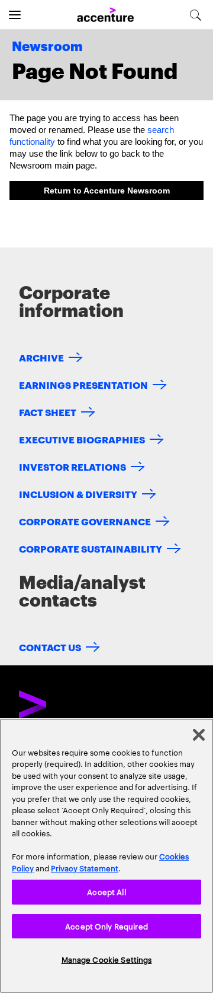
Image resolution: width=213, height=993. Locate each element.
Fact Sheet (47, 411)
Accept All (106, 891)
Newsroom (47, 46)
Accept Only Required (106, 926)
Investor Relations (72, 466)
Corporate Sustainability (90, 548)
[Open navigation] (15, 14)
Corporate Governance (85, 521)
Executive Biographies (82, 439)
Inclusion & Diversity (78, 493)
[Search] (195, 15)
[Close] (199, 735)
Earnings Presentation (83, 384)
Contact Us (50, 646)
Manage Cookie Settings (107, 959)
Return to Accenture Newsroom (107, 190)
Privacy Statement (84, 867)
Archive (41, 357)
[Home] (105, 15)
